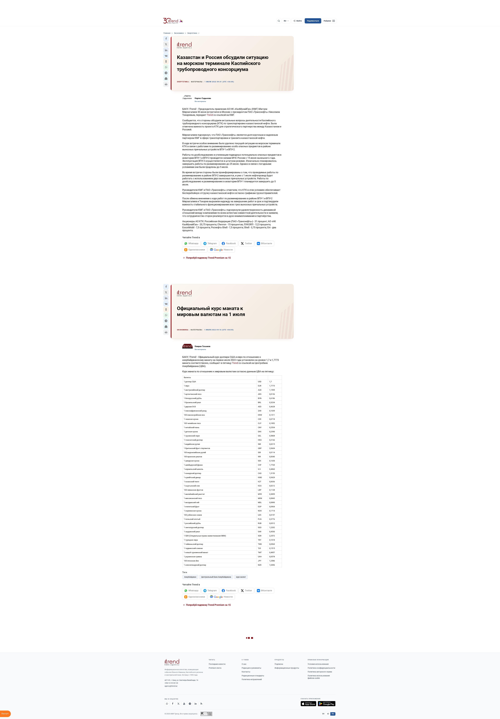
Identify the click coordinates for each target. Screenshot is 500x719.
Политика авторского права (320, 672)
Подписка (279, 664)
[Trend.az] (173, 21)
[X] (178, 703)
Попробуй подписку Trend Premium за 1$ (208, 257)
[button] (166, 38)
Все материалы (200, 101)
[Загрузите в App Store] (308, 703)
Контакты (246, 672)
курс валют (241, 577)
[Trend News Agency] (172, 662)
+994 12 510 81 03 (171, 683)
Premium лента (215, 668)
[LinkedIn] (195, 703)
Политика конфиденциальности (321, 668)
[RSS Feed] (201, 703)
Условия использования (318, 664)
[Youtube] (184, 703)
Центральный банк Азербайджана (216, 577)
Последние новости (217, 664)
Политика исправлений (252, 679)
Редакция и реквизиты (251, 668)
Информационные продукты (287, 668)
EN (323, 714)
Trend (210, 115)
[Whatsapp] (167, 703)
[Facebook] (172, 703)
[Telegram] (190, 703)
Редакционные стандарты (253, 676)
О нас (244, 664)
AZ (328, 714)
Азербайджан (190, 577)
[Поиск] (278, 20)
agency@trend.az (171, 686)
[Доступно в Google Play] (326, 703)
